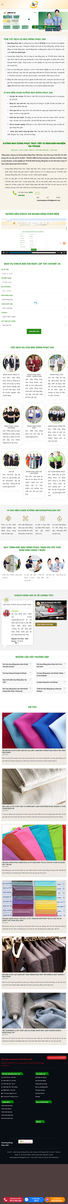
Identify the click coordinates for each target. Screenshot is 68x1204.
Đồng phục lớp (56, 374)
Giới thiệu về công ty (40, 1087)
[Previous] (4, 566)
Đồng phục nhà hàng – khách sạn (34, 375)
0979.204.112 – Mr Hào (9, 1090)
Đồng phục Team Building (11, 427)
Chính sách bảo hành (7, 1115)
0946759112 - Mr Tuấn (9, 1099)
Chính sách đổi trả (6, 1118)
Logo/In (4, 312)
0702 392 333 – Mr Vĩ (9, 1093)
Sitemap (37, 1106)
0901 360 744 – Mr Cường (10, 1096)
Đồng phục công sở (56, 426)
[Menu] (2, 4)
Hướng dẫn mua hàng (41, 1093)
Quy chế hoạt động (40, 1090)
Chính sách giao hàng (7, 1124)
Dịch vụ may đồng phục (41, 1096)
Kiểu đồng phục (7, 295)
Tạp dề (11, 472)
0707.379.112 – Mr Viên (9, 1087)
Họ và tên (5, 269)
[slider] (32, 252)
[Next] (63, 566)
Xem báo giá (34, 331)
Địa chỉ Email (6, 287)
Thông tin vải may (40, 1099)
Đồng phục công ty (11, 374)
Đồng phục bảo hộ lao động (34, 472)
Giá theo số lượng (8, 321)
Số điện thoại (6, 278)
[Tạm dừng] (4, 253)
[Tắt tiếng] (61, 253)
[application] (34, 236)
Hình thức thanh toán (7, 1128)
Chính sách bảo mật (6, 1121)
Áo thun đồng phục (56, 472)
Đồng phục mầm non (34, 427)
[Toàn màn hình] (64, 253)
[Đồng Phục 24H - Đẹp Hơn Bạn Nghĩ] (34, 4)
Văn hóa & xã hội (39, 1103)
